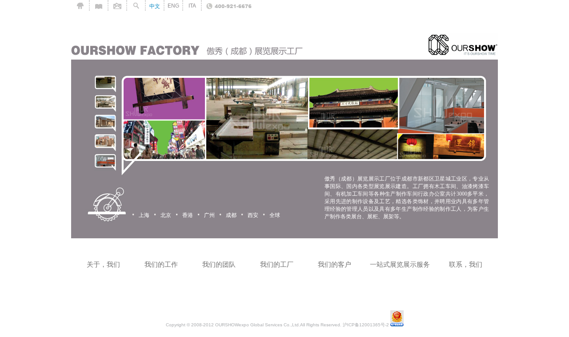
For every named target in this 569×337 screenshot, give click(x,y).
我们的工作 (161, 264)
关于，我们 (103, 264)
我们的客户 (334, 264)
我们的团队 (219, 264)
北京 (165, 215)
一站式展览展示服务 (400, 264)
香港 (187, 215)
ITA (192, 6)
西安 (253, 215)
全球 (274, 215)
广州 (209, 215)
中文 (154, 6)
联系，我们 (465, 264)
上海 (144, 215)
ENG (173, 6)
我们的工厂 (276, 264)
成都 (231, 215)
